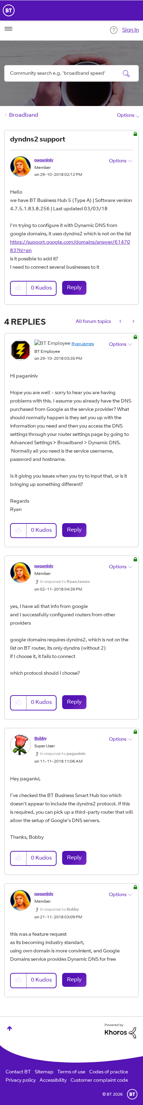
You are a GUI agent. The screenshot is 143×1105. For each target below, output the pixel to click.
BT (132, 1094)
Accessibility (53, 1080)
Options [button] (125, 115)
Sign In (130, 30)
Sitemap (44, 1072)
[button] (19, 288)
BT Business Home (9, 10)
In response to (65, 582)
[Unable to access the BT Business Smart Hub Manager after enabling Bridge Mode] (121, 321)
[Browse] (8, 29)
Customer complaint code (99, 1080)
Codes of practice (108, 1072)
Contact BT (18, 1072)
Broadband (23, 115)
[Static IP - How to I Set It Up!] (133, 321)
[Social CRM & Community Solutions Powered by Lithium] (120, 1031)
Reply (74, 288)
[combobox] (71, 73)
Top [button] (9, 1028)
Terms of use (71, 1072)
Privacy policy (21, 1080)
